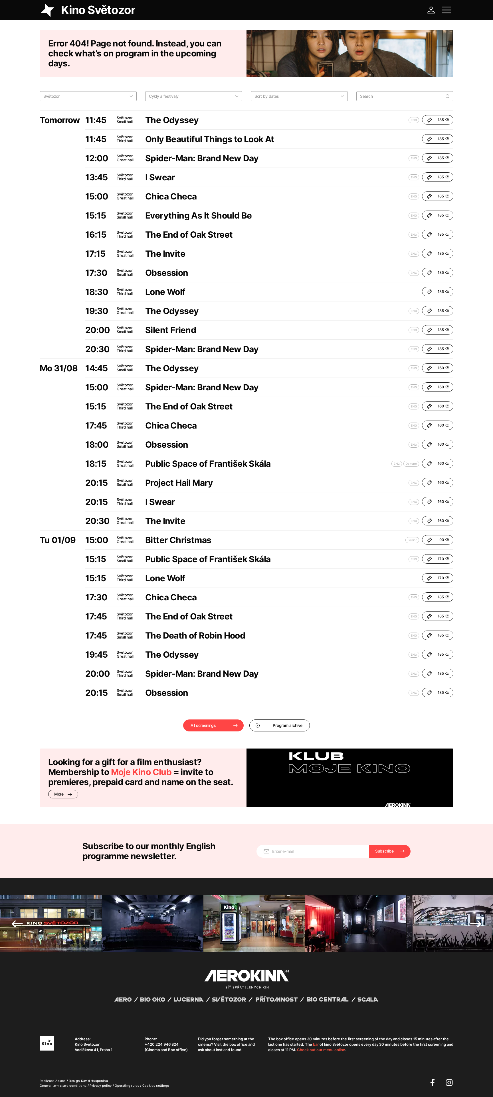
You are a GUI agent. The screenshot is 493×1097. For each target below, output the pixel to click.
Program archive (287, 725)
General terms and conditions (64, 1086)
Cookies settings (155, 1086)
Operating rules (127, 1086)
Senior (412, 540)
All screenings (203, 725)
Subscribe (384, 851)
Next (476, 923)
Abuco (60, 1081)
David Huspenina (94, 1081)
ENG (414, 120)
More (59, 794)
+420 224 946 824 (162, 1044)
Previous (17, 923)
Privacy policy (101, 1086)
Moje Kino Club (141, 772)
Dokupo (411, 463)
